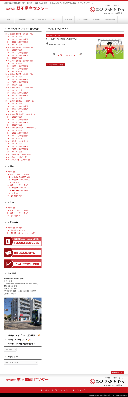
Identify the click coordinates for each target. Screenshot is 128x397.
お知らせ (46, 390)
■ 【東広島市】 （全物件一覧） (20, 160)
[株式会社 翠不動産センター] (27, 9)
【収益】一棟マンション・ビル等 (22, 233)
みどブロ (57, 35)
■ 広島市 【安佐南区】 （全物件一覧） (22, 114)
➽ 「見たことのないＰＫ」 (67, 55)
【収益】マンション (17, 230)
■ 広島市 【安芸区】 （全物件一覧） (21, 87)
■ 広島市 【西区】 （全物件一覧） (21, 61)
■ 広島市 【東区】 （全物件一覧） (21, 74)
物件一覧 (11, 172)
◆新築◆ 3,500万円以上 (21, 180)
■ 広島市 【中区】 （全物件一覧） (21, 47)
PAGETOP (118, 373)
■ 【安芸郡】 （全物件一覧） (19, 141)
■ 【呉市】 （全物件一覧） (18, 157)
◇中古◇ (15, 182)
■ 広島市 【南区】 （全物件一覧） (21, 34)
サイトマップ (79, 390)
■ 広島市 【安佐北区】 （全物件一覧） (22, 128)
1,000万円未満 (16, 37)
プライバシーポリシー (62, 390)
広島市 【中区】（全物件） (20, 185)
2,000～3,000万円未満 (19, 42)
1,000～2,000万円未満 (19, 39)
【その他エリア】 (16, 196)
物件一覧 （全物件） (16, 228)
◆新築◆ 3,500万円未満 (21, 177)
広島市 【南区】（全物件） (20, 174)
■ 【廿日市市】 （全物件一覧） (20, 154)
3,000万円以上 (16, 45)
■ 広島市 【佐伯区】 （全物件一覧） (21, 101)
